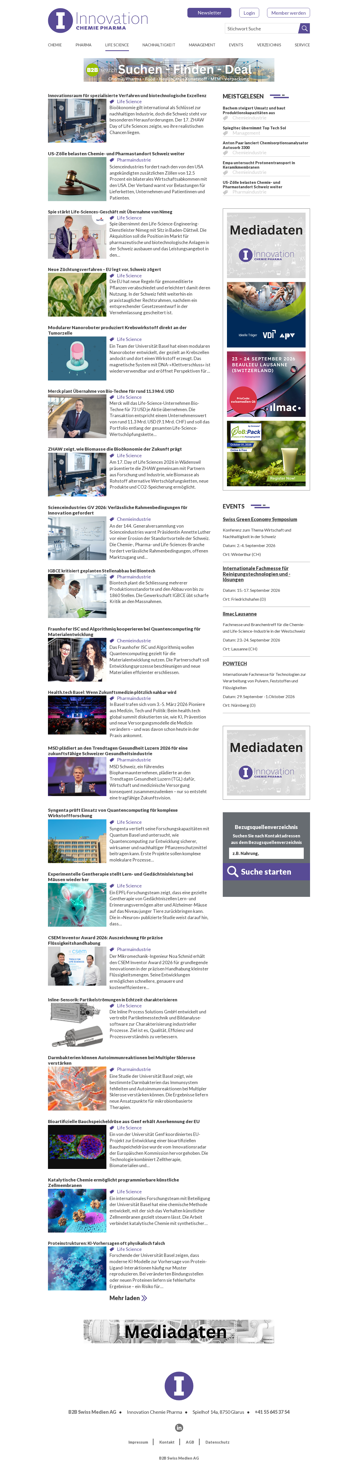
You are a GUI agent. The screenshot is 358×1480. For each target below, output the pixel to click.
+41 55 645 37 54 (272, 1412)
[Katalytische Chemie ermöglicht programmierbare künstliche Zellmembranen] (77, 1212)
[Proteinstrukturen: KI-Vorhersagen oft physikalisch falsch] (77, 1269)
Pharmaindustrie (134, 160)
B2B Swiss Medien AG (92, 1412)
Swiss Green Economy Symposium (260, 519)
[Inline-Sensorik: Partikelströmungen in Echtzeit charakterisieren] (77, 1026)
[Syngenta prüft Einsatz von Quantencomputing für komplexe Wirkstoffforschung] (77, 842)
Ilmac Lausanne (240, 614)
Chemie (55, 45)
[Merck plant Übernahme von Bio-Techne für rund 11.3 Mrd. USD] (77, 417)
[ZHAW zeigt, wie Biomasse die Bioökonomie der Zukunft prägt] (77, 476)
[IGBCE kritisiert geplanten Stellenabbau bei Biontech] (77, 597)
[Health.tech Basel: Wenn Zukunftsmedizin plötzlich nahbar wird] (77, 716)
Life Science (117, 45)
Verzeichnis (269, 45)
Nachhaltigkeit (159, 45)
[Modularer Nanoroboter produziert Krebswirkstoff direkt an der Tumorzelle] (77, 359)
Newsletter (209, 12)
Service (302, 45)
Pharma (83, 45)
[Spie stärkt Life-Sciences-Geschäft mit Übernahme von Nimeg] (77, 238)
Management (202, 45)
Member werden (288, 13)
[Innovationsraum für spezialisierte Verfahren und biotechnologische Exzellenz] (77, 122)
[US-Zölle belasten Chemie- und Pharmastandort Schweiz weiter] (77, 180)
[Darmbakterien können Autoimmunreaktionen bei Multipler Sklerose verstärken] (77, 1090)
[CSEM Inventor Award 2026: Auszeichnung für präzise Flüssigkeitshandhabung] (77, 967)
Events (236, 45)
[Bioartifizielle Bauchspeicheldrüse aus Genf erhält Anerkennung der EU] (77, 1148)
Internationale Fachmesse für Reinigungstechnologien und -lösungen (256, 573)
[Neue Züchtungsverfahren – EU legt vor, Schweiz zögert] (77, 296)
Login (249, 13)
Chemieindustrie (134, 519)
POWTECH (235, 663)
